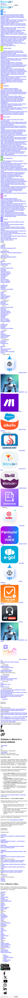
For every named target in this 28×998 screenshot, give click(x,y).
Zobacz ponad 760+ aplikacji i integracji (10, 661)
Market (2, 942)
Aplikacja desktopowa (6, 944)
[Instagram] (5, 986)
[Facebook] (4, 974)
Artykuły (3, 913)
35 (6, 875)
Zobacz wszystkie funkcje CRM (8, 45)
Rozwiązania (3, 915)
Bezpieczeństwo (7, 959)
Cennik (2, 241)
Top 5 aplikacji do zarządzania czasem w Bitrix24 (12, 861)
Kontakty (3, 898)
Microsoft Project (4, 935)
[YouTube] (5, 982)
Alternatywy (3, 917)
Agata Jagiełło (4, 745)
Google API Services (5, 947)
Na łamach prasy (4, 899)
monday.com (3, 930)
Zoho (2, 931)
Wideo (2, 906)
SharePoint (3, 938)
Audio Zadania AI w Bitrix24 (16, 819)
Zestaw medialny (4, 897)
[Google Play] (5, 969)
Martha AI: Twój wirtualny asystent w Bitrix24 (11, 872)
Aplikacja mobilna (5, 943)
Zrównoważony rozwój (6, 901)
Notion (2, 937)
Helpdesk (3, 903)
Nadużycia (5, 961)
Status (2, 910)
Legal (4, 954)
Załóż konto (3, 3)
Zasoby (2, 920)
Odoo (2, 939)
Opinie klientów (4, 916)
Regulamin (5, 956)
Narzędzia (3, 894)
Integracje (3, 352)
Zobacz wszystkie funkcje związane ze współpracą (12, 114)
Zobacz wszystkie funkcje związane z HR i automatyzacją (14, 193)
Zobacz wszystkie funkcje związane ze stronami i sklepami (14, 155)
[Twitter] (5, 978)
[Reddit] (5, 994)
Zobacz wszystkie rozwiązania (7, 351)
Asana (2, 928)
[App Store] (5, 966)
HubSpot (3, 934)
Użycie (2, 919)
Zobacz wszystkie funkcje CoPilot (8, 216)
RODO (5, 958)
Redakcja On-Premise (5, 922)
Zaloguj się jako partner (6, 952)
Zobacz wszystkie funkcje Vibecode (9, 238)
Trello (2, 933)
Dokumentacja (4, 925)
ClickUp (2, 929)
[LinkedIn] (5, 990)
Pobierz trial (3, 924)
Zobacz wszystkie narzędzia (7, 239)
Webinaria (3, 904)
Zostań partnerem (4, 951)
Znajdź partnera (4, 949)
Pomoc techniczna (5, 907)
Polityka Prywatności (8, 957)
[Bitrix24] (7, 2)
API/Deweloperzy (5, 945)
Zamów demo (4, 908)
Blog (2, 724)
